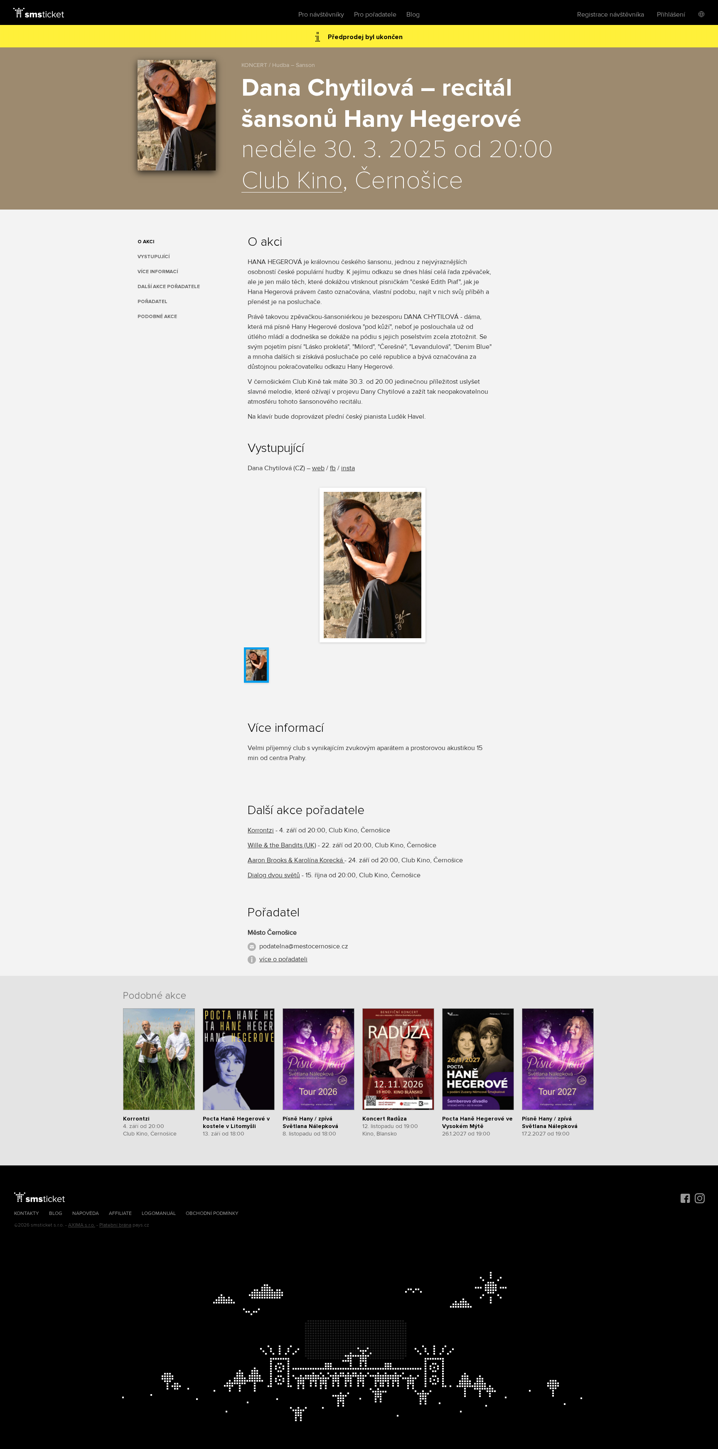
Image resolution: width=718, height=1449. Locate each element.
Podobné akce (157, 316)
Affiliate (120, 1213)
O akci (146, 242)
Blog (413, 14)
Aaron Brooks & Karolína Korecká (296, 860)
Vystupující (154, 257)
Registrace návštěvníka (610, 14)
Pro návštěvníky (321, 14)
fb (333, 468)
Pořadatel (152, 302)
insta (348, 468)
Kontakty (26, 1213)
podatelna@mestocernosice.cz (303, 946)
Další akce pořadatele (169, 287)
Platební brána (115, 1225)
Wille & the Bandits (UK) (282, 845)
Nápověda (85, 1213)
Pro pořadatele (375, 14)
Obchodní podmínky (212, 1213)
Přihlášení (671, 14)
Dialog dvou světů (274, 875)
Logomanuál (159, 1213)
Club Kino (291, 181)
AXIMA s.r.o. (81, 1225)
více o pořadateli (283, 959)
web (318, 468)
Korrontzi (261, 830)
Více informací (158, 272)
